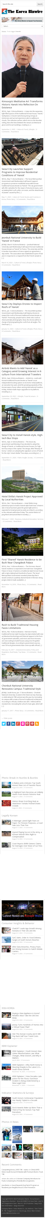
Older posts (7, 718)
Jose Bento (5, 1185)
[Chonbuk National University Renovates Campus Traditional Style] (22, 671)
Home (4, 31)
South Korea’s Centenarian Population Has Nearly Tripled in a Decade (27, 1099)
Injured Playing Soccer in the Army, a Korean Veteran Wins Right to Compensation (27, 834)
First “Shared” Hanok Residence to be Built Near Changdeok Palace (22, 561)
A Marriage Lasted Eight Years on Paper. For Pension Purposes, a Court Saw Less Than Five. (27, 823)
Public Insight (22, 458)
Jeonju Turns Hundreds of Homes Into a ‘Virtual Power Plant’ (27, 1026)
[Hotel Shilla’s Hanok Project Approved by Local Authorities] (22, 479)
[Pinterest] (32, 724)
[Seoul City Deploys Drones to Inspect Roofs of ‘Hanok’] (22, 285)
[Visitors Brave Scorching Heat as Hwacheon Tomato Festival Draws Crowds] (6, 803)
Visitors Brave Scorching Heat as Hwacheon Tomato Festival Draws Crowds (26, 803)
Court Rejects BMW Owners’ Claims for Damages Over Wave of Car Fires (27, 844)
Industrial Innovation (29, 519)
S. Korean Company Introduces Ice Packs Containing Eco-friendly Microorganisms (21, 1180)
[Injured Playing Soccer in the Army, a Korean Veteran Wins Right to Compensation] (6, 833)
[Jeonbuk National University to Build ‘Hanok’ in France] (22, 220)
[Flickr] (23, 724)
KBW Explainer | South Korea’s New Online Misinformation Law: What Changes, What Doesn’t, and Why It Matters (27, 1054)
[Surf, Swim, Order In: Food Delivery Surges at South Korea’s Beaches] (6, 940)
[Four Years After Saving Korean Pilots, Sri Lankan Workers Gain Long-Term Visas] (6, 1147)
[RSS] (37, 724)
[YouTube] (28, 724)
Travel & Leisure (30, 396)
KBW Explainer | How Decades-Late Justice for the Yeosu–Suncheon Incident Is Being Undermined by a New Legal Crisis (27, 1079)
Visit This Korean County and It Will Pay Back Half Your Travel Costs (26, 1035)
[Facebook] (8, 724)
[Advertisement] (22, 751)
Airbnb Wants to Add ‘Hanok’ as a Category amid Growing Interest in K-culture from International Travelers (22, 371)
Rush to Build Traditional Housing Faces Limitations (20, 626)
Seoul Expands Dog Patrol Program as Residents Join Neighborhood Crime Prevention (20, 1186)
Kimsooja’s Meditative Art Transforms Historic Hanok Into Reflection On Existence (22, 104)
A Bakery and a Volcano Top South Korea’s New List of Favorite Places (26, 784)
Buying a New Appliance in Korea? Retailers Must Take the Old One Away (26, 1015)
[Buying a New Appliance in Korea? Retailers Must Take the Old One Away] (6, 1015)
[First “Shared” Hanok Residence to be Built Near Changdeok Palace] (22, 542)
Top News (22, 652)
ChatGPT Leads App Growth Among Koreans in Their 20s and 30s (26, 929)
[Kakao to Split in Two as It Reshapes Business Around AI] (28, 1129)
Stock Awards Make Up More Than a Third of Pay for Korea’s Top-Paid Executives (27, 1109)
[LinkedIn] (13, 724)
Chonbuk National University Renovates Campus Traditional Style (21, 687)
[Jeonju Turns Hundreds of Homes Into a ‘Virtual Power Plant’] (6, 1027)
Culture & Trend (22, 129)
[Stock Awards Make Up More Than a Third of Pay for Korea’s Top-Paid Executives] (6, 1108)
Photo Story (11, 199)
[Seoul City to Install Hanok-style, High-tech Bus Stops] (22, 418)
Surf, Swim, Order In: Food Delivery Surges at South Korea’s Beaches (26, 938)
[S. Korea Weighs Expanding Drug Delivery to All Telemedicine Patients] (6, 1155)
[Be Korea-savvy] (22, 11)
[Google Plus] (18, 724)
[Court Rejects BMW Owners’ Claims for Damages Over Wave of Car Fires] (6, 845)
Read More (15, 132)
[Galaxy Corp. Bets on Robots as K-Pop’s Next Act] (28, 1147)
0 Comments (28, 787)
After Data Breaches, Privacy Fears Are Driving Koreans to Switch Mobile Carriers (27, 949)
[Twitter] (4, 724)
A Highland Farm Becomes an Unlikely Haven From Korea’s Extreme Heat (27, 793)
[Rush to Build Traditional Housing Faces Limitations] (22, 607)
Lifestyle (31, 129)
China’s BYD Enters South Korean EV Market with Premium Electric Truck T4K (22, 1172)
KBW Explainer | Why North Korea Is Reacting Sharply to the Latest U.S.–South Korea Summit (27, 1067)
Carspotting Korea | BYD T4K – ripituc (15, 1170)
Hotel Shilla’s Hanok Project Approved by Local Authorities (22, 498)
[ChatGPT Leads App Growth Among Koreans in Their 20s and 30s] (6, 930)
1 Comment (30, 1085)
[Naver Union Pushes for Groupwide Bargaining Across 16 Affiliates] (28, 1156)
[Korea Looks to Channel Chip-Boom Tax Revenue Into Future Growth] (38, 1129)
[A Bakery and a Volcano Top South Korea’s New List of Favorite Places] (6, 785)
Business (18, 519)
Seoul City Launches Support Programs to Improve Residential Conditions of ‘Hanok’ (20, 172)
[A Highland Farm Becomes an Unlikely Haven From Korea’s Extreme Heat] (6, 794)
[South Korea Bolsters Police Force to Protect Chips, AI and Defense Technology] (38, 1155)
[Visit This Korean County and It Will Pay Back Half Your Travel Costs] (6, 1036)
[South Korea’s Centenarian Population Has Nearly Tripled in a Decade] (6, 1100)
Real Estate (14, 652)
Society (30, 458)
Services (40, 519)
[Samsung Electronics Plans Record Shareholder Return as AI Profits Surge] (17, 1147)
